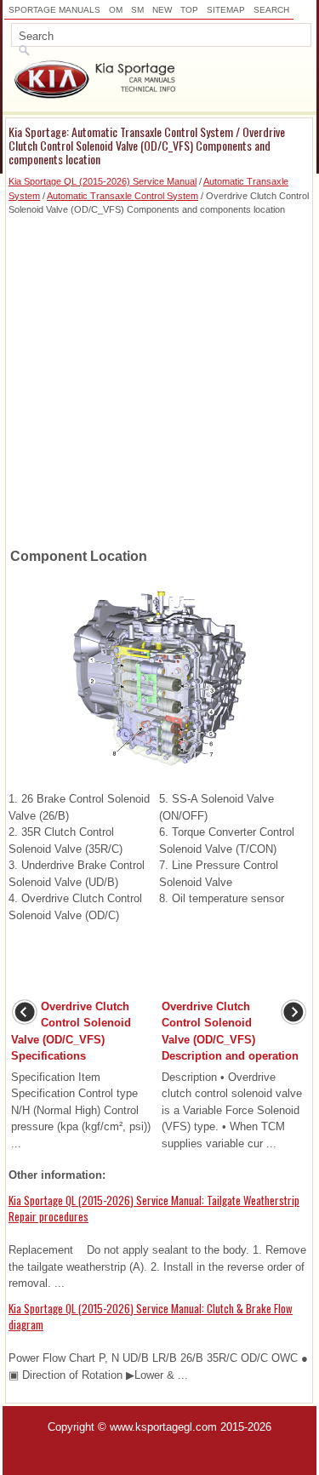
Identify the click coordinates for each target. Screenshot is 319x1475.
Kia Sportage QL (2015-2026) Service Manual (103, 181)
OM (115, 9)
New (162, 9)
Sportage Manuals (54, 9)
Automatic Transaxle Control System (122, 196)
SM (137, 9)
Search (271, 9)
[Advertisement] (159, 376)
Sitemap (226, 9)
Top (189, 9)
